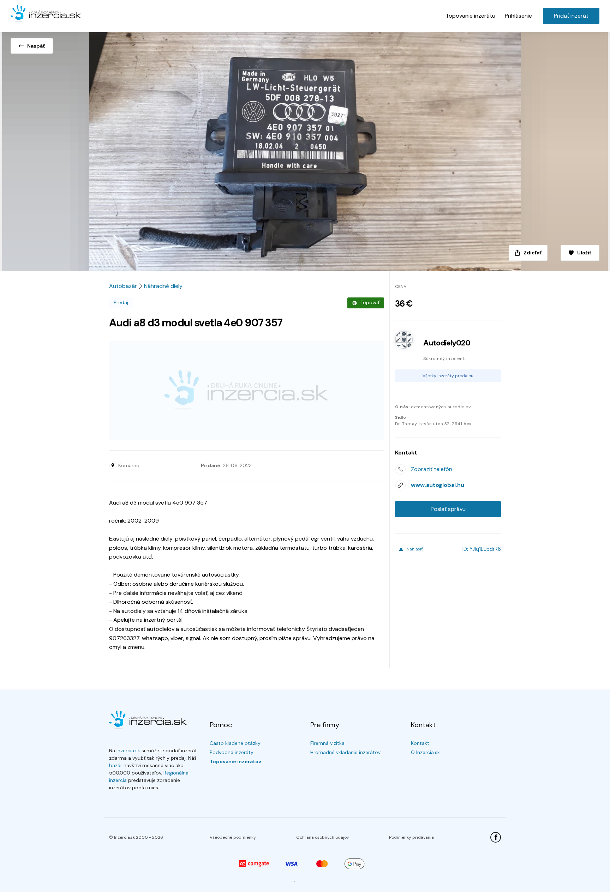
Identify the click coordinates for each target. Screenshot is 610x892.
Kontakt (420, 743)
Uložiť (584, 252)
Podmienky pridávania (411, 837)
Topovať (369, 302)
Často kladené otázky (235, 743)
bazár (115, 765)
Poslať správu (448, 509)
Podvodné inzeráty (231, 752)
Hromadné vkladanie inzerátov (345, 752)
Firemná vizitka (327, 743)
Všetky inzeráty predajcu (448, 376)
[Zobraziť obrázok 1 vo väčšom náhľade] (305, 149)
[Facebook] (495, 837)
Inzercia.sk (128, 750)
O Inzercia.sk (425, 752)
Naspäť (36, 46)
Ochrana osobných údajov (322, 837)
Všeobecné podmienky (233, 837)
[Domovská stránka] (46, 14)
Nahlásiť (415, 549)
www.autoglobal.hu (437, 485)
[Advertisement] (246, 390)
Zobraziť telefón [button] (431, 469)
